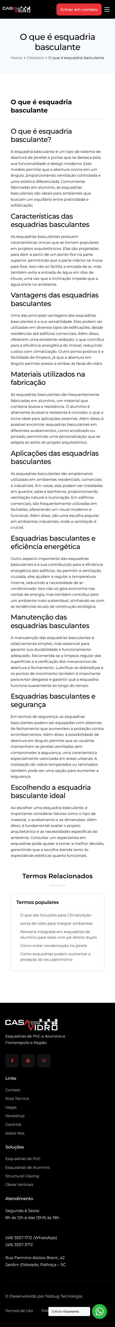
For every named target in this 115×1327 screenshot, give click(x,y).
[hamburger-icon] (107, 9)
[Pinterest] (28, 1060)
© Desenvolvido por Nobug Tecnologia (43, 1296)
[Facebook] (12, 1060)
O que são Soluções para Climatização (55, 915)
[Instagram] (44, 1060)
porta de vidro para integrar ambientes (56, 923)
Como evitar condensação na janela (53, 945)
